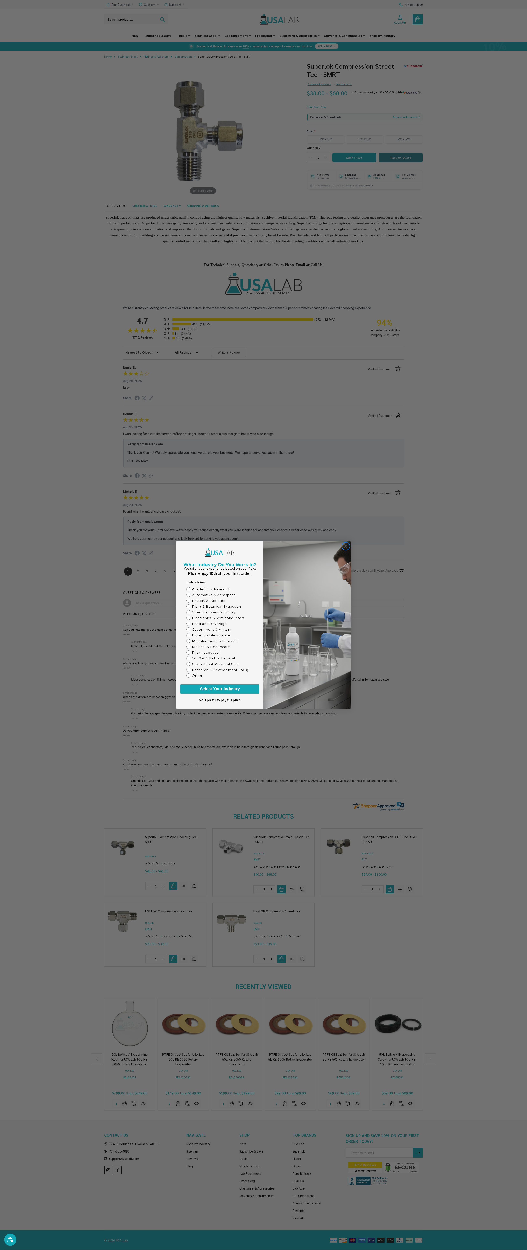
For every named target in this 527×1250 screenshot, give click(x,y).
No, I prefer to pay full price (220, 700)
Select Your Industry (220, 689)
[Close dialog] (345, 546)
